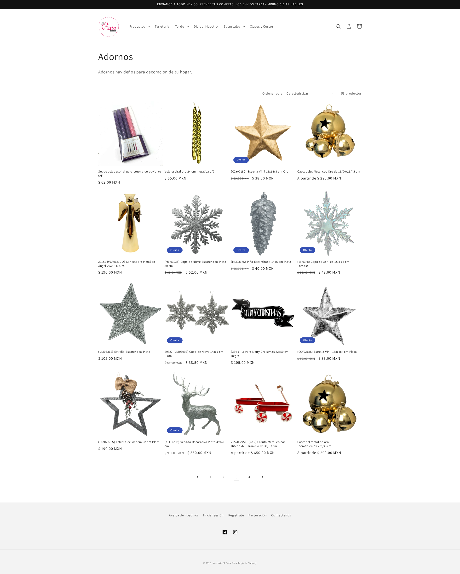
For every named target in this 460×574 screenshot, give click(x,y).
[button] (139, 26)
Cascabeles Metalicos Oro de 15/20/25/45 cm (328, 171)
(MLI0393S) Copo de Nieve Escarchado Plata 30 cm (195, 264)
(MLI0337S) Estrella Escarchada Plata (124, 352)
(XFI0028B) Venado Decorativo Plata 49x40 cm (194, 444)
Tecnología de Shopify (244, 563)
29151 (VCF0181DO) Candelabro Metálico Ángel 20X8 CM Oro (126, 264)
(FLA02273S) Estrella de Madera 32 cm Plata (129, 442)
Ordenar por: (272, 93)
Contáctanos (281, 515)
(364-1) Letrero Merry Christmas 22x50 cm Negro (260, 354)
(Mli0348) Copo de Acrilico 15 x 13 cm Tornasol (323, 264)
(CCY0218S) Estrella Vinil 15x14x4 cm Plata (327, 352)
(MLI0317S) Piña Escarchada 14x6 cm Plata (261, 262)
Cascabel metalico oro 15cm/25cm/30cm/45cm (314, 444)
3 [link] (237, 476)
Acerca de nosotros (184, 515)
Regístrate (236, 515)
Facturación (257, 515)
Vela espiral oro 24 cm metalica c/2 (189, 171)
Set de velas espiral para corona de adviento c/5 (129, 174)
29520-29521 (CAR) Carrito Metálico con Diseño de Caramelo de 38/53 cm (258, 444)
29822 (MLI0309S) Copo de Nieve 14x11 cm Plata (194, 354)
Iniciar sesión (213, 515)
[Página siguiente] (262, 477)
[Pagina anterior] (197, 477)
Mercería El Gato (222, 563)
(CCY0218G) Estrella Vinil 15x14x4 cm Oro (259, 171)
